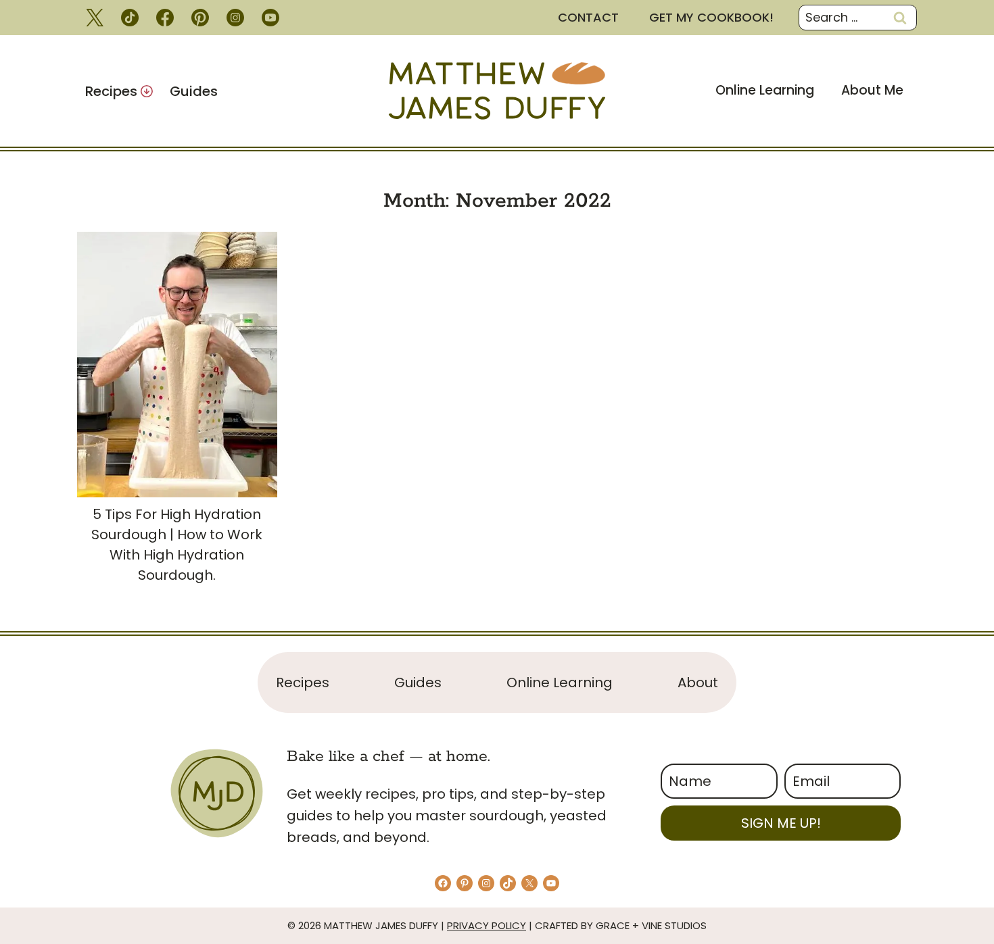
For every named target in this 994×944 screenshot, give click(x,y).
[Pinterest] (200, 17)
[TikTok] (129, 17)
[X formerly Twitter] (94, 17)
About (698, 682)
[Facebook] (165, 17)
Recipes (302, 682)
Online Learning (764, 90)
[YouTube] (270, 17)
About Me (872, 90)
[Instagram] (235, 17)
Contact (588, 17)
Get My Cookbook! (711, 17)
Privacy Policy (486, 925)
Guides (194, 91)
